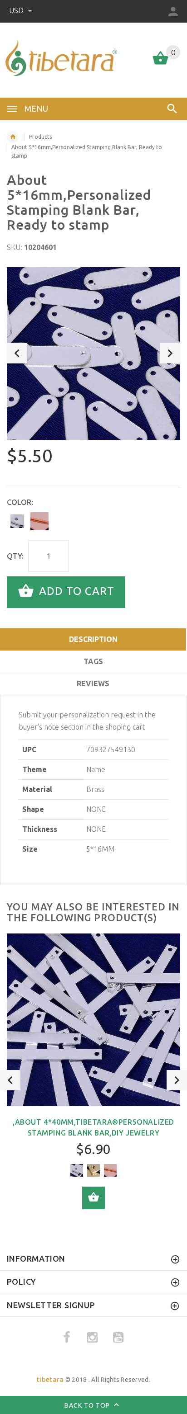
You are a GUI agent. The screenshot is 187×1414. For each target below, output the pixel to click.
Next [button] (170, 353)
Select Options (93, 1198)
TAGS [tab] (93, 661)
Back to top (88, 1405)
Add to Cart (75, 591)
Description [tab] (93, 639)
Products (40, 137)
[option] (93, 353)
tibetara (50, 1379)
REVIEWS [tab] (93, 683)
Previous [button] (17, 353)
